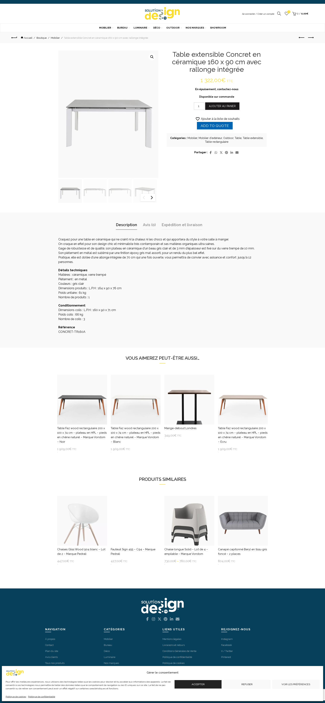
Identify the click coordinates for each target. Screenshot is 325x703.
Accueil (28, 37)
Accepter (198, 684)
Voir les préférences (296, 684)
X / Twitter (227, 651)
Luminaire (140, 27)
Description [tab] (126, 225)
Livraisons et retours (173, 645)
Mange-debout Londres (180, 428)
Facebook (226, 645)
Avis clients (51, 657)
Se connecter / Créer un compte (258, 14)
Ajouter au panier (222, 106)
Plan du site (51, 651)
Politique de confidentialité (41, 696)
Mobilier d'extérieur (210, 138)
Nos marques (195, 27)
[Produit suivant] (311, 37)
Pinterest (226, 657)
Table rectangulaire (216, 141)
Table (238, 138)
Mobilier (105, 27)
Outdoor (173, 27)
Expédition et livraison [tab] (182, 225)
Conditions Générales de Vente (179, 651)
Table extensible (253, 138)
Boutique (41, 37)
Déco (156, 27)
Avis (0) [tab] (149, 225)
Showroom (218, 27)
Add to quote (215, 126)
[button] (152, 57)
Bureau (122, 27)
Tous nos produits (55, 663)
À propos (50, 639)
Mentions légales (171, 639)
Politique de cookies (16, 696)
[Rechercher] (279, 14)
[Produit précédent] (301, 37)
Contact (49, 645)
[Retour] (15, 37)
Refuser (247, 684)
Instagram (227, 639)
